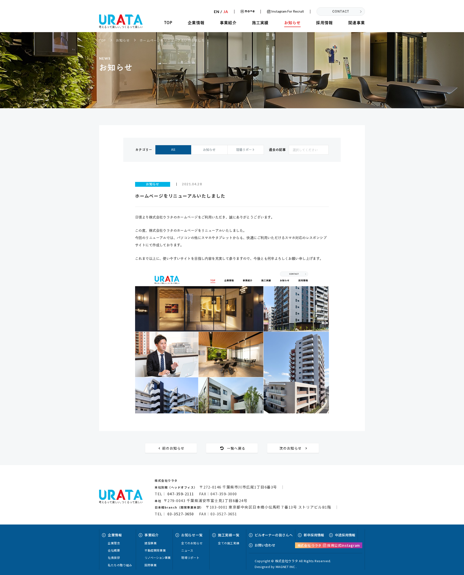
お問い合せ (265, 545)
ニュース (187, 550)
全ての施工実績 (228, 543)
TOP (168, 23)
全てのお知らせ (192, 543)
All (173, 149)
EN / (221, 12)
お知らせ (292, 23)
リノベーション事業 (158, 557)
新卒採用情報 (314, 534)
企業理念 (114, 543)
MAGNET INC (285, 566)
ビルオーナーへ (274, 534)
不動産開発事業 (155, 550)
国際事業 (151, 565)
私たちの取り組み (120, 565)
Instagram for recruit (287, 11)
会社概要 (114, 550)
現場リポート (245, 149)
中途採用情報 (345, 534)
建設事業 (151, 543)
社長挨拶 (114, 557)
